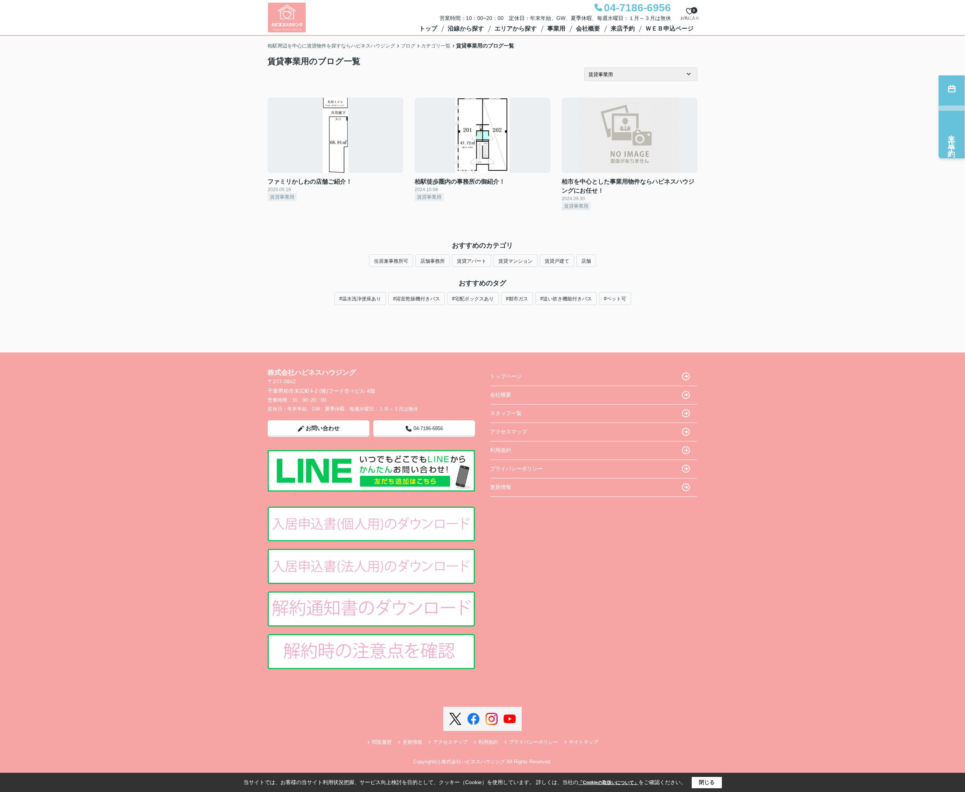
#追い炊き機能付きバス (566, 299)
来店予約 (623, 28)
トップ (428, 28)
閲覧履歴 (382, 742)
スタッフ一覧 (506, 413)
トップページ (506, 376)
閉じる (707, 782)
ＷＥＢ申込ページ (669, 28)
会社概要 (588, 28)
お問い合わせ (323, 428)
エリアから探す (516, 28)
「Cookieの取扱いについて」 (608, 782)
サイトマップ (583, 742)
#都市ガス (517, 299)
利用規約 (500, 450)
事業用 (556, 28)
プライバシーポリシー (516, 469)
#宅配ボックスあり (473, 299)
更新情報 (500, 487)
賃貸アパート (471, 261)
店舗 (586, 261)
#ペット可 (615, 299)
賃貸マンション (515, 261)
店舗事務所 (432, 261)
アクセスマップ (508, 432)
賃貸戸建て (557, 261)
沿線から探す (466, 28)
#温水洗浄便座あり (360, 299)
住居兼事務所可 (391, 261)
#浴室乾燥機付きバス (416, 299)
